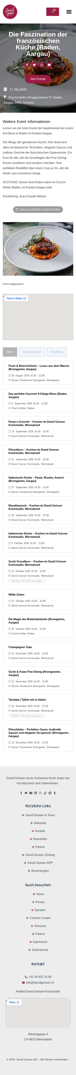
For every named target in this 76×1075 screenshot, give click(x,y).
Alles (10, 351)
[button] (69, 12)
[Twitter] (26, 792)
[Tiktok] (45, 792)
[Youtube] (30, 792)
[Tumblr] (54, 792)
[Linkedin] (35, 792)
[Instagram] (40, 792)
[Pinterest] (50, 792)
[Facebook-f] (21, 792)
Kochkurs (57, 351)
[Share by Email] (49, 65)
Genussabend (32, 351)
